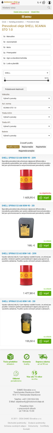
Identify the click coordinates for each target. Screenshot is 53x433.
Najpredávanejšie (26, 151)
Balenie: (5, 132)
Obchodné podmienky (17, 423)
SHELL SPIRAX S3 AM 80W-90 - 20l (18, 205)
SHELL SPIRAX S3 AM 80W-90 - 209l (19, 158)
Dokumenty (33, 426)
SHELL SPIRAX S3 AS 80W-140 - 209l (19, 253)
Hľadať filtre (35, 12)
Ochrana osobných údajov (15, 426)
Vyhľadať (49, 7)
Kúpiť (46, 197)
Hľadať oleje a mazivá (21, 12)
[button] (26, 72)
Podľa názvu (13, 147)
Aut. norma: (6, 104)
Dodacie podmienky (36, 423)
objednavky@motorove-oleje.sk (30, 401)
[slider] (5, 80)
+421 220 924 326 (30, 399)
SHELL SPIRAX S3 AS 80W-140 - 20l (18, 301)
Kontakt (26, 429)
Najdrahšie (41, 147)
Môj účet (49, 2)
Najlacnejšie (27, 147)
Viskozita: (6, 94)
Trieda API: (6, 122)
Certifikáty (44, 426)
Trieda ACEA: (7, 113)
